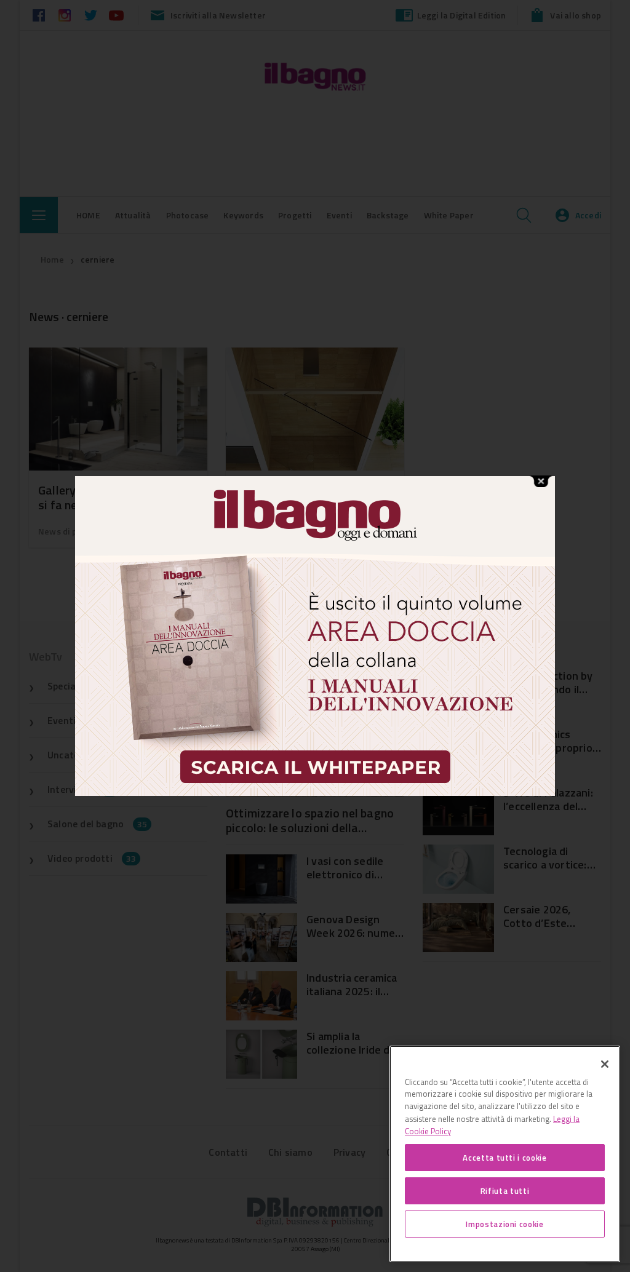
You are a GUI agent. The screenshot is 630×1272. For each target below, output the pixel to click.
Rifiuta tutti (505, 1191)
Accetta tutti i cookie (504, 1157)
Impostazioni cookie (504, 1224)
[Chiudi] (604, 1064)
